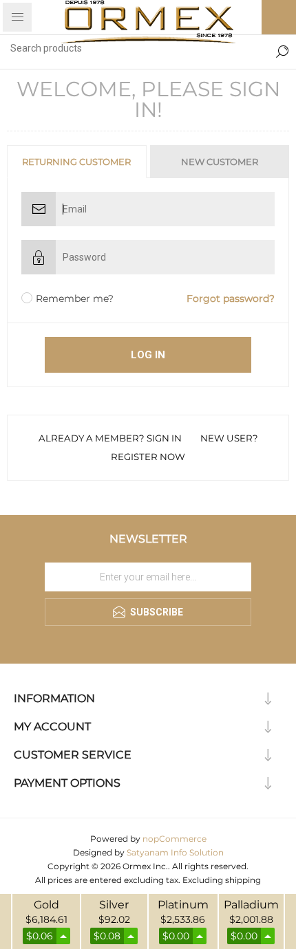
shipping (243, 880)
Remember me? (75, 298)
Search (282, 48)
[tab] (77, 161)
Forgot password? (231, 298)
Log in (148, 355)
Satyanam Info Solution (175, 852)
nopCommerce (174, 838)
